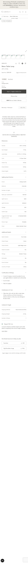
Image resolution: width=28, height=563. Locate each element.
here (17, 7)
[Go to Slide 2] (8, 57)
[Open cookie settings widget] (2, 560)
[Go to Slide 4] (18, 57)
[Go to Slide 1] (4, 57)
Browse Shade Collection (14, 100)
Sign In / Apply (5, 353)
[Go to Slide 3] (13, 57)
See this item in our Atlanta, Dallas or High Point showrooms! (14, 135)
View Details (10, 79)
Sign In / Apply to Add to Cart (14, 91)
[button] (14, 35)
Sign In (17, 72)
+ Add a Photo (22, 107)
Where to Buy (14, 96)
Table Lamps (5, 16)
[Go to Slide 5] (23, 57)
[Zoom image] (26, 51)
